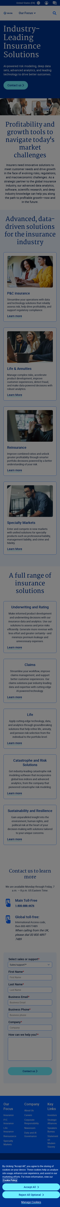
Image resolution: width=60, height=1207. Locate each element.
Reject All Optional (30, 1194)
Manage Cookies (31, 1202)
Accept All (30, 1187)
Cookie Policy (10, 1180)
